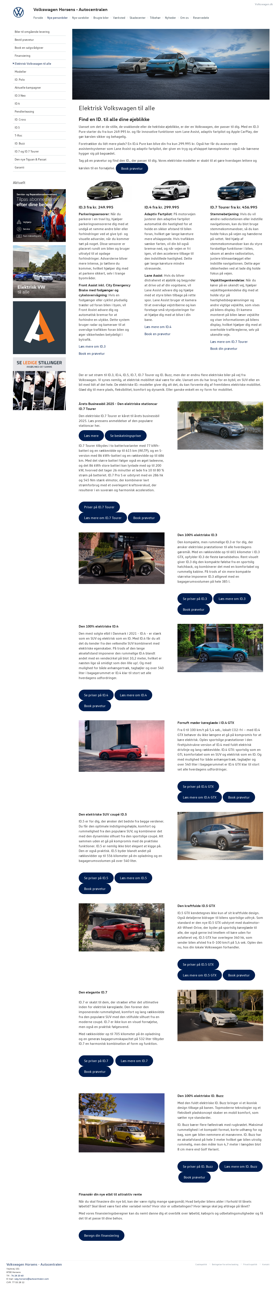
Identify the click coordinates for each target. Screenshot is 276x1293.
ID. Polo (20, 79)
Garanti (19, 167)
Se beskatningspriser (125, 435)
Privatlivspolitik (250, 1264)
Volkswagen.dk (264, 4)
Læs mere (91, 435)
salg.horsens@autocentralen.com (31, 1278)
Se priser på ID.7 (96, 1061)
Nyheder (170, 18)
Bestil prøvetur (24, 40)
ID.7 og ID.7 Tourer (27, 151)
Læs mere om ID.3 (232, 598)
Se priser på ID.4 (96, 695)
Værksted (119, 18)
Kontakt (266, 1264)
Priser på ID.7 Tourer (99, 507)
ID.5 (17, 127)
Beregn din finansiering (101, 1235)
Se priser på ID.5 (96, 878)
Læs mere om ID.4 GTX (199, 797)
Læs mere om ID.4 (133, 695)
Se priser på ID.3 (195, 598)
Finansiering (22, 55)
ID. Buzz (20, 143)
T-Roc (18, 135)
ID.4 (17, 103)
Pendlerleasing (24, 111)
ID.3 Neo (20, 95)
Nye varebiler (80, 18)
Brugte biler (101, 18)
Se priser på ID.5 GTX (198, 964)
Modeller (20, 71)
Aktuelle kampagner (28, 87)
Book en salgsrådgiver (29, 48)
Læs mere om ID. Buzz (240, 1166)
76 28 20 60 (17, 1275)
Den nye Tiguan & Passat (30, 159)
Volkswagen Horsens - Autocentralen (70, 9)
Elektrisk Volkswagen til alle (33, 63)
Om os (184, 18)
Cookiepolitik (201, 1264)
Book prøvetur (144, 518)
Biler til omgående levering (32, 32)
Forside (38, 18)
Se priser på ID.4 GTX (198, 786)
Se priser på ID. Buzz (198, 1166)
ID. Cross (20, 119)
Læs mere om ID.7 (134, 1061)
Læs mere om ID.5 (133, 878)
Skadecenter (138, 18)
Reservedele (201, 18)
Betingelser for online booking (225, 1264)
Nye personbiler (57, 18)
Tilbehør (155, 18)
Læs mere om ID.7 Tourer (103, 518)
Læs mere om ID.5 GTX (199, 975)
